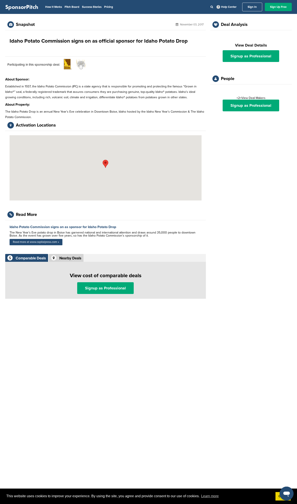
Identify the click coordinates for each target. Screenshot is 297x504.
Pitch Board (72, 7)
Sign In (252, 7)
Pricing (108, 7)
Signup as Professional (105, 288)
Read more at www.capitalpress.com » (36, 242)
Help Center (229, 7)
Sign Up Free (278, 7)
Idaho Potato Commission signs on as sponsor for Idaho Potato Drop (63, 227)
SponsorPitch (21, 7)
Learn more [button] (210, 496)
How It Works (53, 7)
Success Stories (92, 7)
